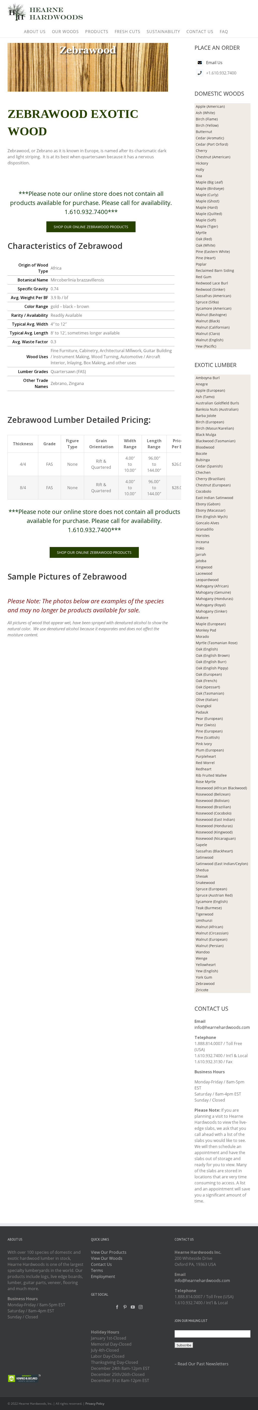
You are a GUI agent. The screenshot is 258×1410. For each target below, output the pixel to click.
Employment (103, 1276)
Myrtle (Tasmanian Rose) (216, 642)
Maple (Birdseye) (210, 188)
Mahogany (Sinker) (211, 611)
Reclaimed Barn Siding (215, 270)
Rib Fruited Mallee (211, 775)
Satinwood (204, 857)
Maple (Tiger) (207, 226)
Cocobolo (203, 491)
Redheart (203, 769)
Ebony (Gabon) (208, 504)
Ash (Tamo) (205, 396)
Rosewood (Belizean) (213, 794)
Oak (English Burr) (211, 661)
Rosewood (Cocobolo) (213, 813)
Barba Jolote (206, 415)
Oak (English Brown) (213, 655)
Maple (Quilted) (209, 213)
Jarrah (201, 554)
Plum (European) (210, 750)
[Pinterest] (125, 1307)
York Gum (204, 977)
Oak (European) (209, 674)
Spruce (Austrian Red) (214, 895)
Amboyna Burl (208, 377)
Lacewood (204, 573)
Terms (97, 1270)
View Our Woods (106, 1258)
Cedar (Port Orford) (212, 144)
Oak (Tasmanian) (210, 693)
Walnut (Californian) (213, 327)
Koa (199, 175)
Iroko (200, 548)
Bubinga (203, 459)
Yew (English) (207, 971)
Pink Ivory (204, 743)
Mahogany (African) (212, 586)
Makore (202, 617)
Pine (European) (209, 731)
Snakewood (205, 882)
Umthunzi (204, 920)
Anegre (202, 384)
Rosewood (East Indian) (215, 819)
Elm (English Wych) (212, 516)
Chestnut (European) (213, 485)
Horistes (203, 535)
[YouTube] (133, 1307)
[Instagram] (141, 1307)
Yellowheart (206, 964)
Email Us (214, 62)
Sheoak (202, 876)
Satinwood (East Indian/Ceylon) (222, 863)
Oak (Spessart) (208, 687)
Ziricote (202, 989)
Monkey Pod (206, 630)
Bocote (201, 453)
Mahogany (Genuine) (213, 592)
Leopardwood (207, 579)
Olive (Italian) (207, 699)
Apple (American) (210, 106)
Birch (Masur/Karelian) (215, 428)
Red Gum (203, 276)
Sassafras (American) (213, 295)
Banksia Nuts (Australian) (217, 409)
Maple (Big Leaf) (209, 182)
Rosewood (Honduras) (214, 825)
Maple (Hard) (207, 207)
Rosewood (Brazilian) (213, 806)
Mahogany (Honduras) (214, 598)
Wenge (201, 958)
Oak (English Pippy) (212, 668)
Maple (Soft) (206, 220)
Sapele (201, 844)
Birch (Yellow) (207, 125)
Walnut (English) (209, 339)
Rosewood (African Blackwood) (221, 788)
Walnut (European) (211, 939)
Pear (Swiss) (206, 724)
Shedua (202, 870)
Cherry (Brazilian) (210, 478)
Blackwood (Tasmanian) (215, 440)
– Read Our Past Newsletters (202, 1364)
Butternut (204, 131)
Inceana (202, 541)
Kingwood (204, 567)
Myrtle (201, 232)
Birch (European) (210, 422)
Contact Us (101, 1264)
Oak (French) (206, 680)
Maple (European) (211, 623)
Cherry (201, 150)
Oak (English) (207, 649)
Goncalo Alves (207, 522)
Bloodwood (205, 447)
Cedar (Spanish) (209, 466)
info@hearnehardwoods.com (222, 1027)
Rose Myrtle (206, 781)
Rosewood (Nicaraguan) (216, 838)
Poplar (201, 264)
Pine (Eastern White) (213, 251)
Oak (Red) (204, 239)
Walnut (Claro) (208, 333)
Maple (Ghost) (207, 201)
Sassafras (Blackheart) (214, 851)
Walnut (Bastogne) (211, 314)
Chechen (203, 472)
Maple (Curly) (207, 194)
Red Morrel (205, 762)
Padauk (202, 712)
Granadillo (204, 529)
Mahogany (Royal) (210, 605)
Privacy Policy (94, 1403)
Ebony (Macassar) (210, 510)
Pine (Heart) (205, 257)
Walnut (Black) (208, 321)
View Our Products (108, 1252)
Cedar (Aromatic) (210, 138)
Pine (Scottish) (207, 737)
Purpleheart (206, 756)
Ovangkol (203, 705)
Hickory (202, 163)
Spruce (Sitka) (207, 302)
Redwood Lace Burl (212, 283)
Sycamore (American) (213, 308)
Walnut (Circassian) (212, 933)
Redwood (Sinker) (210, 289)
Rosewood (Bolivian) (212, 800)
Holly (200, 169)
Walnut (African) (209, 926)
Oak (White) (205, 245)
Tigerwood (204, 914)
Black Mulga (206, 434)
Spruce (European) (211, 888)
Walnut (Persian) (209, 945)
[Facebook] (117, 1307)
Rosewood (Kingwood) (214, 832)
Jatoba (201, 560)
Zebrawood (205, 983)
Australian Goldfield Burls (217, 403)
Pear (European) (209, 718)
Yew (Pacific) (206, 346)
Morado (202, 636)
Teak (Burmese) (209, 907)
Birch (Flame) (207, 119)
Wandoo (203, 952)
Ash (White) (205, 112)
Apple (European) (210, 390)
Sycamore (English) (212, 901)
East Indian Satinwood (214, 497)
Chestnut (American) (213, 156)
